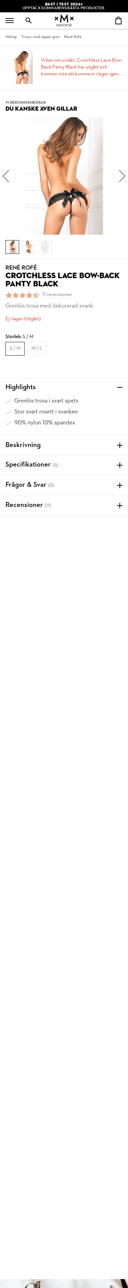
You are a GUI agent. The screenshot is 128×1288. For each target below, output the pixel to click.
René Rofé (73, 37)
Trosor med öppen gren (40, 37)
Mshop (11, 37)
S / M (15, 348)
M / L (36, 348)
